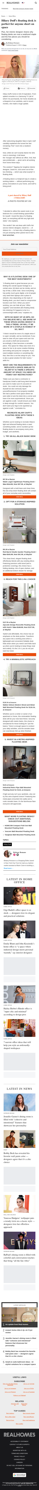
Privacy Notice (26, 260)
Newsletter (32, 88)
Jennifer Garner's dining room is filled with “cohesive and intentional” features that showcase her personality (20, 1342)
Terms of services (24, 259)
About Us (19, 1447)
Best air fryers (10, 1420)
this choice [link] (24, 634)
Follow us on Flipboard (19, 1395)
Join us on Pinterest (10, 1392)
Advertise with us (15, 1404)
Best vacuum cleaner (29, 1413)
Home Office (12, 16)
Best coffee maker (10, 1417)
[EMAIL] (18, 855)
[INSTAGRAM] (14, 855)
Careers (19, 1462)
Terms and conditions (19, 1453)
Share (7, 88)
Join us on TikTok (29, 1388)
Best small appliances (29, 1420)
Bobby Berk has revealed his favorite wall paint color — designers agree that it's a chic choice (20, 1353)
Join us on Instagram (10, 1388)
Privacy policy (19, 1456)
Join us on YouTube (28, 1384)
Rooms (3, 16)
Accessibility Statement (19, 1441)
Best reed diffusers (29, 1417)
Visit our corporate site (27, 1483)
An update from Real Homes (16, 1324)
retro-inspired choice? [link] (16, 796)
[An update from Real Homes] (19, 1317)
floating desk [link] (23, 491)
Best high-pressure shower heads (23, 8)
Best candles (19, 1423)
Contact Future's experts (19, 1444)
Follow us (22, 88)
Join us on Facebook (29, 1392)
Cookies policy (19, 1459)
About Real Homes (24, 1404)
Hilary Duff (7, 844)
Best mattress (10, 1413)
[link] (9, 479)
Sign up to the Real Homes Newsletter (10, 1384)
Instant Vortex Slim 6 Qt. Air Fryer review (18, 1331)
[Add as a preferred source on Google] (19, 1475)
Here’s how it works (13, 50)
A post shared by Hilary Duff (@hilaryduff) (19, 196)
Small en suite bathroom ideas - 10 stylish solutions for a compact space (20, 1363)
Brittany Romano (13, 43)
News (24, 45)
